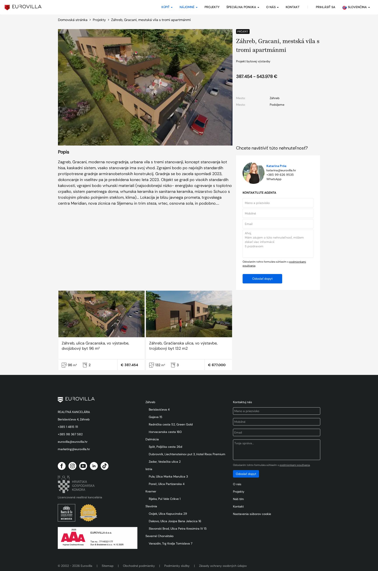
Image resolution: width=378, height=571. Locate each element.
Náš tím (238, 499)
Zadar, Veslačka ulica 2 (165, 462)
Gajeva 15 (155, 417)
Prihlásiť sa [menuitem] (325, 7)
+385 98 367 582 (70, 434)
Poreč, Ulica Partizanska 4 (166, 484)
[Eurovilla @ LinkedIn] (94, 466)
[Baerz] (66, 513)
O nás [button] (271, 7)
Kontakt (238, 506)
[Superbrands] (88, 513)
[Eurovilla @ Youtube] (83, 466)
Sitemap (108, 566)
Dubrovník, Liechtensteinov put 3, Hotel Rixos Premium (187, 454)
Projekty (212, 7)
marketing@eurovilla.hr (74, 449)
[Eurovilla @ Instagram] (72, 466)
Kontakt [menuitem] (292, 7)
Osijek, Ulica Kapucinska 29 (168, 514)
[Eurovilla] (23, 7)
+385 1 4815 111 (68, 427)
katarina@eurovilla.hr (281, 170)
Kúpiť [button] (165, 7)
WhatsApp (274, 179)
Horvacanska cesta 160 (165, 432)
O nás (237, 484)
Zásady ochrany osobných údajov (223, 566)
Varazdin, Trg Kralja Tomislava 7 (170, 543)
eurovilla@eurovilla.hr (73, 442)
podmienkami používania (295, 465)
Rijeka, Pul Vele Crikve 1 (164, 499)
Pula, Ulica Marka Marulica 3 (168, 476)
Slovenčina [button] (358, 7)
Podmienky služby (177, 566)
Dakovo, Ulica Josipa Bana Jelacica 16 (175, 521)
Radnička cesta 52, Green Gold (171, 424)
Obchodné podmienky (139, 566)
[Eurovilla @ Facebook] (62, 466)
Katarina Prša (276, 166)
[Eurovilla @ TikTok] (104, 466)
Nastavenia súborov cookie (252, 514)
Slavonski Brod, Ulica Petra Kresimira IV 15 (178, 529)
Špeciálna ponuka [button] (241, 7)
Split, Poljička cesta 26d (165, 447)
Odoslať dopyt (262, 279)
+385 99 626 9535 (280, 175)
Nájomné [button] (187, 7)
